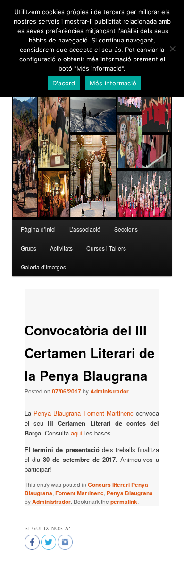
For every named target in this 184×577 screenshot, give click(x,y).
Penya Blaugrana (130, 493)
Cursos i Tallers (106, 248)
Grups (28, 248)
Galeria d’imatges (43, 267)
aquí (77, 432)
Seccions (126, 229)
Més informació (113, 83)
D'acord (63, 83)
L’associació (84, 229)
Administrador (109, 391)
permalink (123, 501)
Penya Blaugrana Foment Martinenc (83, 413)
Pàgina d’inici (38, 229)
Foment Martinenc (79, 493)
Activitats (61, 248)
